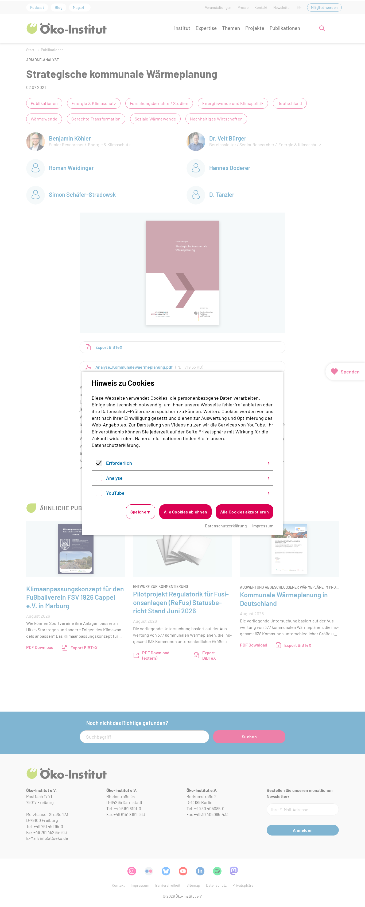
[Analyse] (99, 479)
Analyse (114, 478)
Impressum (262, 525)
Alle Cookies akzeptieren (244, 511)
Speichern (140, 511)
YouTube (115, 493)
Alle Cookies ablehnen (185, 511)
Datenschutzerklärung (115, 445)
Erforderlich (119, 463)
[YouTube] (99, 494)
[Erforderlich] (99, 464)
